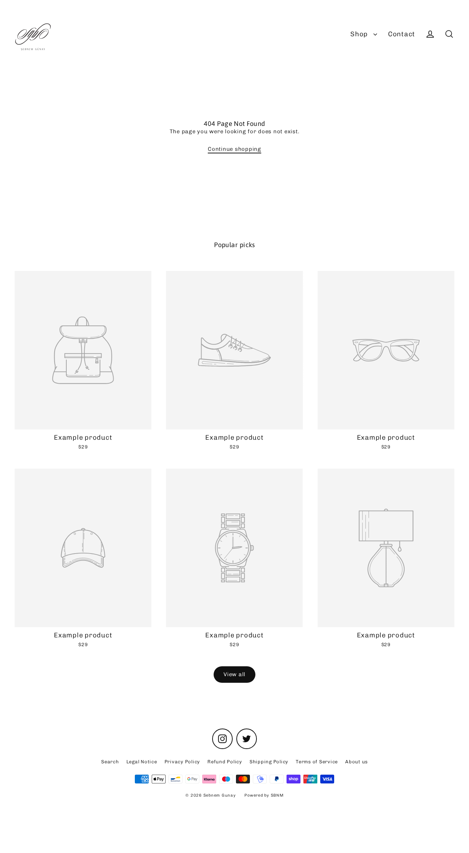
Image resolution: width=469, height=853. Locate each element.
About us (356, 761)
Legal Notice (141, 761)
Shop (360, 34)
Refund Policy (224, 761)
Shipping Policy (269, 761)
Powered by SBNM (263, 795)
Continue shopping (234, 149)
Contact (401, 34)
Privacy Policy (182, 761)
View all (234, 674)
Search (110, 761)
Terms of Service (317, 761)
